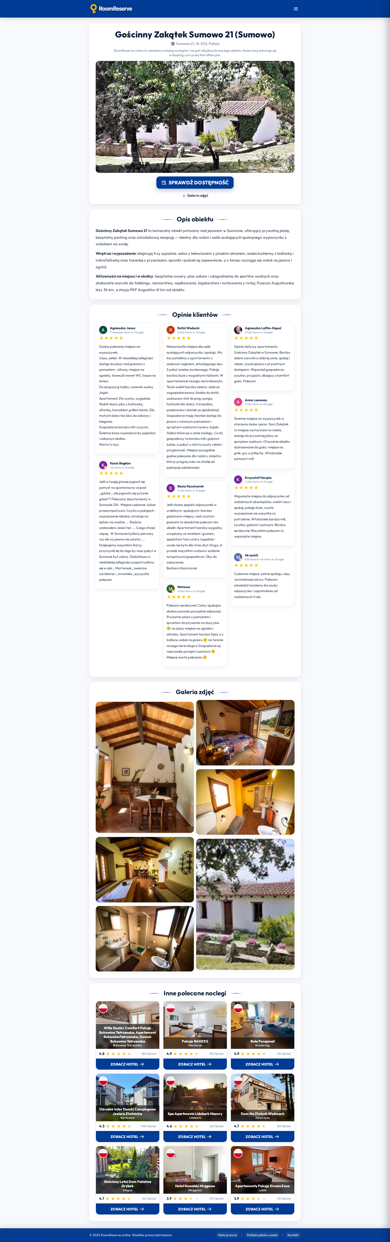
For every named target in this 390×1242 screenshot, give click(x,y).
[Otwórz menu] (296, 9)
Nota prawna (227, 1235)
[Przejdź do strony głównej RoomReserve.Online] (111, 8)
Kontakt (293, 1235)
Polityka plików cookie (262, 1235)
